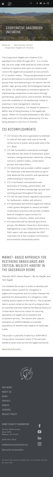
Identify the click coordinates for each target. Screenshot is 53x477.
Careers (6, 409)
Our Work (7, 387)
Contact (6, 400)
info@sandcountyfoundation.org (15, 444)
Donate (5, 405)
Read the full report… (12, 348)
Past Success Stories (23, 45)
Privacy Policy (9, 414)
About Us (6, 45)
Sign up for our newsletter (13, 449)
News (5, 396)
